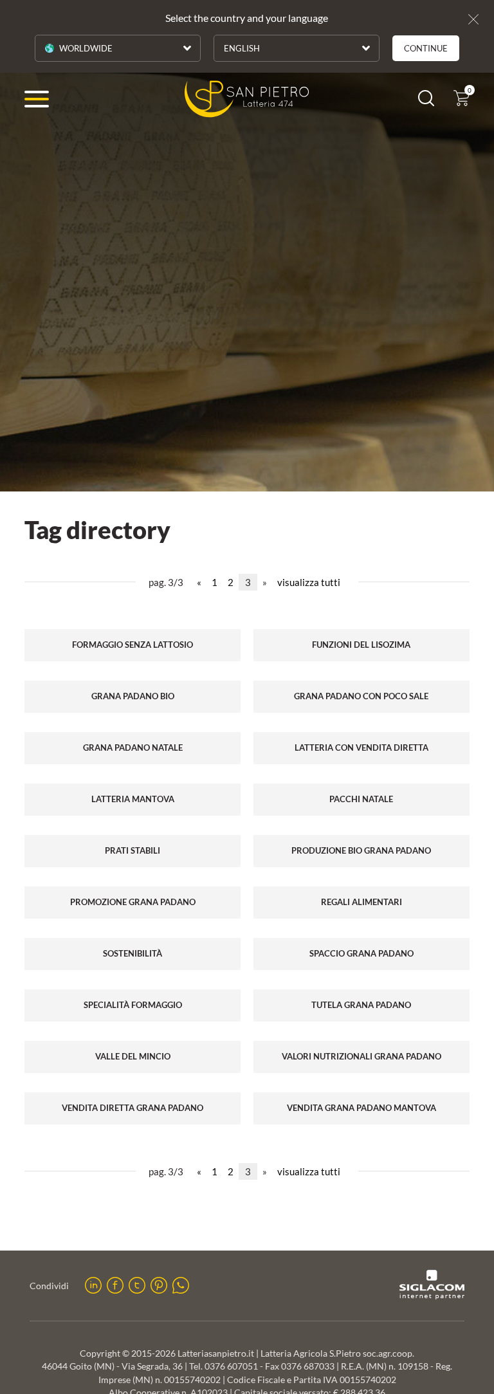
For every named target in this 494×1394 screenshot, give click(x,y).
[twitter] (137, 1285)
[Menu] (36, 99)
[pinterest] (159, 1285)
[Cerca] (426, 102)
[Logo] (247, 99)
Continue (426, 48)
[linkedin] (93, 1285)
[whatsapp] (180, 1285)
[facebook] (115, 1285)
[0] (461, 102)
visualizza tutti (308, 582)
